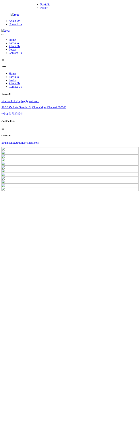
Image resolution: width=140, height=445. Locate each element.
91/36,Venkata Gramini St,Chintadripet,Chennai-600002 (33, 107)
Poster (43, 7)
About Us (14, 20)
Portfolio (45, 4)
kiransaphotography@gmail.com (20, 101)
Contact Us (15, 24)
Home (12, 39)
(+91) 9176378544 (12, 113)
